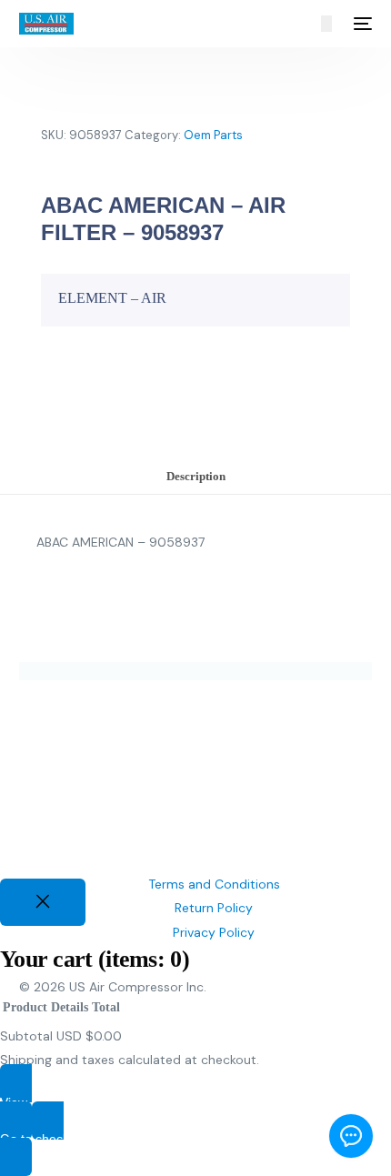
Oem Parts (213, 135)
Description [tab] (196, 476)
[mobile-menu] (361, 24)
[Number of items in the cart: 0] (326, 23)
